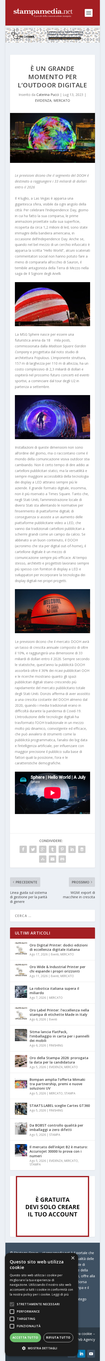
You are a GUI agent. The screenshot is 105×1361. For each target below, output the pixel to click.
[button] (41, 1348)
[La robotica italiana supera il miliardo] (21, 992)
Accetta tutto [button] (25, 1337)
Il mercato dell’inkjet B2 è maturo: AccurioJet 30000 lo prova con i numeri (59, 1151)
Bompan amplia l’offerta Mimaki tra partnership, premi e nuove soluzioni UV (57, 1084)
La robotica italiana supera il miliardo (54, 990)
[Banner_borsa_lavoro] (52, 1235)
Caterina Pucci (47, 94)
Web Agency (85, 1339)
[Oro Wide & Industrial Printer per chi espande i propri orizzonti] (21, 970)
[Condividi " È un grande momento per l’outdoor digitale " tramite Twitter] (33, 849)
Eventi (55, 954)
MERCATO (61, 100)
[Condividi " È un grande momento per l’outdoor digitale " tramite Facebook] (23, 849)
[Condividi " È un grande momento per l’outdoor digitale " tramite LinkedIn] (72, 849)
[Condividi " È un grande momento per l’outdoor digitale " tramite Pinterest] (62, 849)
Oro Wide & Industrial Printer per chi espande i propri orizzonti (57, 968)
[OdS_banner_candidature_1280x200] (52, 41)
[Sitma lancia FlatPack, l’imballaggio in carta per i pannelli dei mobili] (21, 1035)
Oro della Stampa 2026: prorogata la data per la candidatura (59, 1060)
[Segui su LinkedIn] (81, 1354)
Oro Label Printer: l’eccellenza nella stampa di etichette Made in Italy (59, 1012)
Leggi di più (60, 1294)
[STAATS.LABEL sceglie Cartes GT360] (21, 1109)
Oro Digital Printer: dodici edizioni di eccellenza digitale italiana (59, 947)
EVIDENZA (43, 100)
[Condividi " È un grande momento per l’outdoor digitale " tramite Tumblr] (52, 849)
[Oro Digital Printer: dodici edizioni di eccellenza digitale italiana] (21, 948)
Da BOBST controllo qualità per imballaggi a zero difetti (56, 1127)
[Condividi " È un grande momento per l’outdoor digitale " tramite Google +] (43, 849)
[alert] (41, 1304)
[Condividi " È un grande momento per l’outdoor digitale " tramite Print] (62, 859)
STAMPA (69, 1093)
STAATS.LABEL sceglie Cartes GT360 (60, 1105)
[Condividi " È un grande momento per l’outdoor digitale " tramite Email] (52, 859)
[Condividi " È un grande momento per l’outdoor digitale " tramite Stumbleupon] (43, 859)
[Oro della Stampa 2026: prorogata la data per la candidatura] (21, 1061)
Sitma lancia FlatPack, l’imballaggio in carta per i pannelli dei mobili (59, 1036)
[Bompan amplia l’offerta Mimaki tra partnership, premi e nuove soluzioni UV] (21, 1083)
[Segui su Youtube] (91, 1354)
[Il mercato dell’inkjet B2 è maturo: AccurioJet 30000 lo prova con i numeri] (21, 1150)
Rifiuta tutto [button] (58, 1337)
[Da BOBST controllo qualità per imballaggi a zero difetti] (21, 1128)
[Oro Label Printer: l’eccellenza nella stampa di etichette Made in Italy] (21, 1013)
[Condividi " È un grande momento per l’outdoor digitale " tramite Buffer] (82, 849)
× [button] (72, 1258)
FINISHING (56, 1045)
